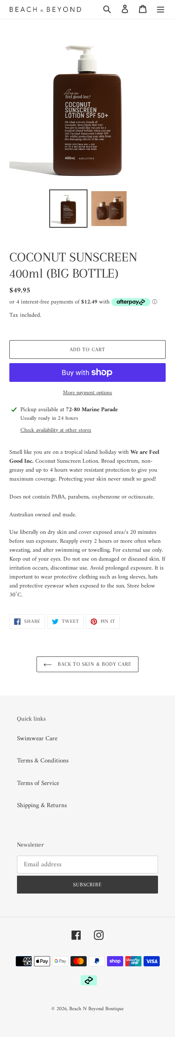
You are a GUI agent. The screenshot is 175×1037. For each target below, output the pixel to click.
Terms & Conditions (42, 761)
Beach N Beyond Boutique (96, 1009)
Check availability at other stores (55, 430)
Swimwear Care (37, 739)
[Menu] (160, 9)
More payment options (87, 393)
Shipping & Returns (42, 805)
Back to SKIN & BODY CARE (94, 664)
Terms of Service (38, 783)
